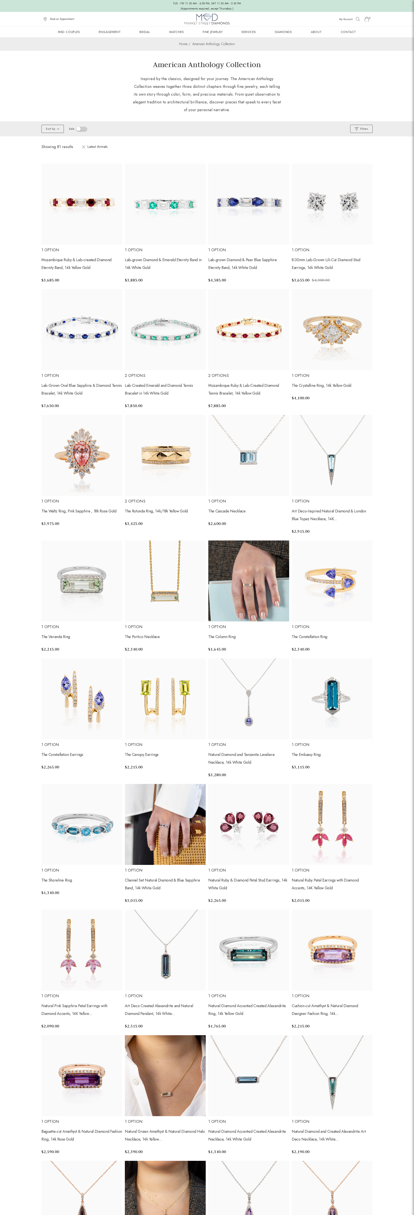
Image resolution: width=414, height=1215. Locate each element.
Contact (348, 32)
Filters (364, 129)
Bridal (145, 32)
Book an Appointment (62, 19)
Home (183, 43)
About (316, 32)
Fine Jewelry (213, 32)
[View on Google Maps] (45, 19)
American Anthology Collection (213, 43)
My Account (346, 19)
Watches (176, 32)
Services (249, 32)
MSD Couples (69, 32)
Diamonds (283, 32)
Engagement (110, 32)
